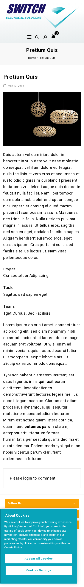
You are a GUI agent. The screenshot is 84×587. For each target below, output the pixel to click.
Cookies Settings (38, 570)
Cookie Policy (13, 547)
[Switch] (42, 15)
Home (32, 57)
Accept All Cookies (39, 558)
